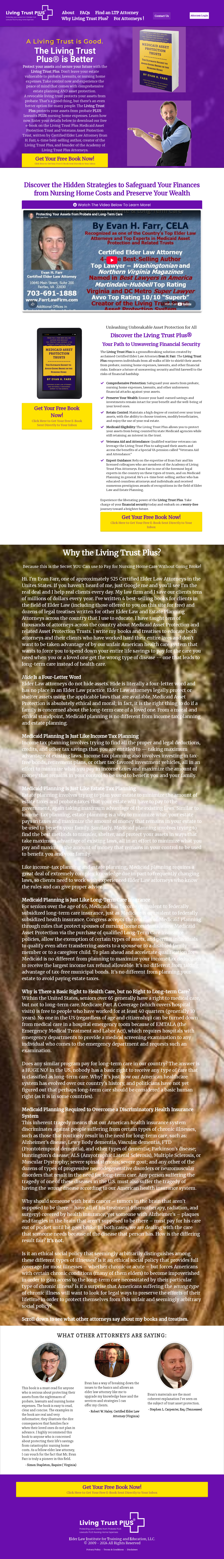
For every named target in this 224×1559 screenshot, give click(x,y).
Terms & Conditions (114, 1549)
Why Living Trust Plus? (84, 18)
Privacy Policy (93, 1549)
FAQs (85, 12)
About (68, 12)
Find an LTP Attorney (117, 12)
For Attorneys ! (129, 18)
